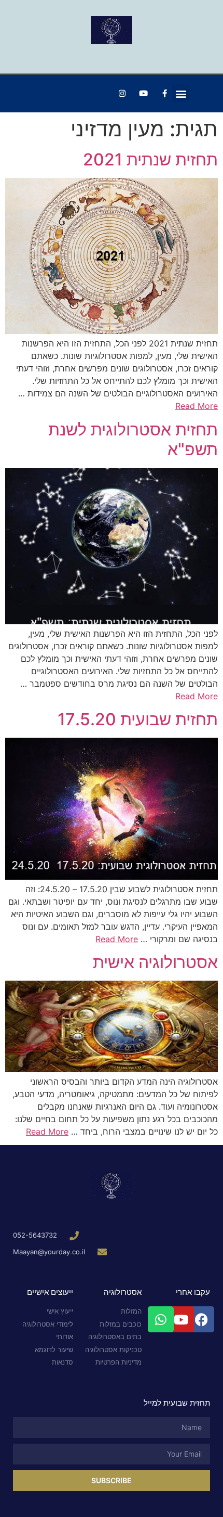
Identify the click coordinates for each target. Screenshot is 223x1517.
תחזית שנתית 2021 (150, 159)
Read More (196, 406)
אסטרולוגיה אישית (155, 962)
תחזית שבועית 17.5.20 (138, 719)
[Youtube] (143, 93)
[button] (180, 93)
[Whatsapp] (161, 1319)
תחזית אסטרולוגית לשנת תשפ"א (133, 439)
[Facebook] (201, 1319)
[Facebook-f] (164, 93)
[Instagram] (122, 93)
